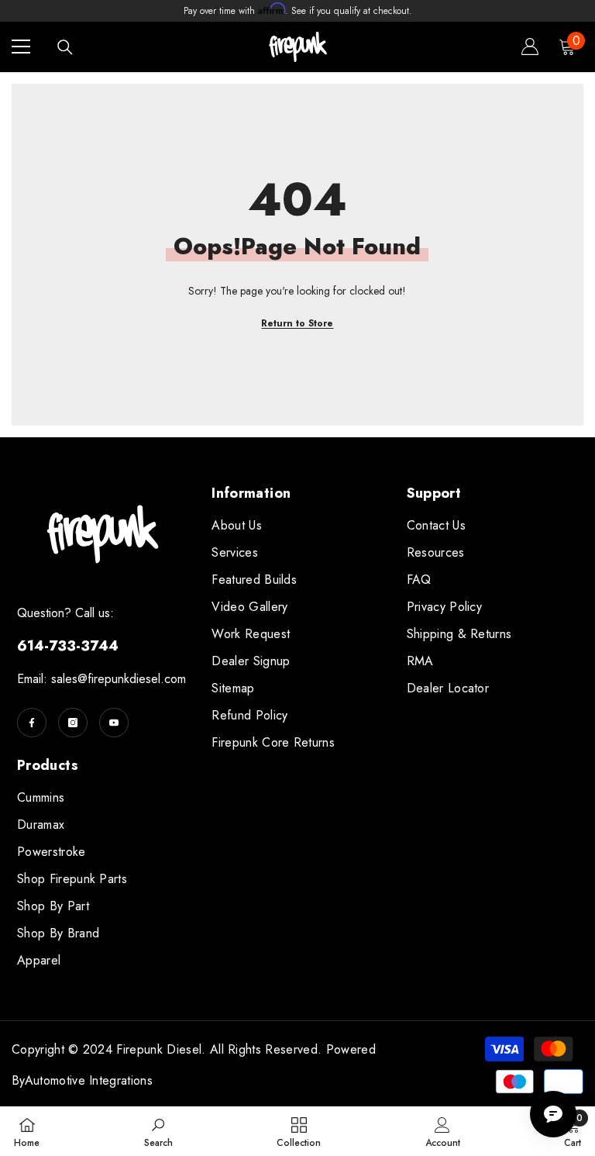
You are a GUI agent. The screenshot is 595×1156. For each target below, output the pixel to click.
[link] (158, 1131)
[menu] (21, 46)
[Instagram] (73, 722)
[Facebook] (31, 722)
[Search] (65, 47)
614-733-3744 (68, 646)
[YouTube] (114, 722)
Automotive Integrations (89, 1080)
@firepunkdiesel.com (131, 679)
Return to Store (297, 323)
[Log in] (529, 46)
